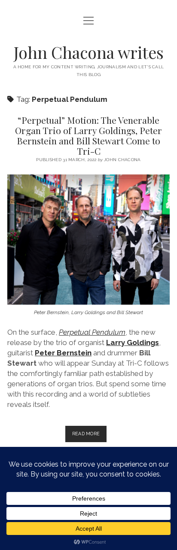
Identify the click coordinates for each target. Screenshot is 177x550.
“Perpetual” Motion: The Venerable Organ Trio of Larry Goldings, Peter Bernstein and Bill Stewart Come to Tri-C (88, 135)
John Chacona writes (89, 52)
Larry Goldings (132, 342)
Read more (89, 436)
